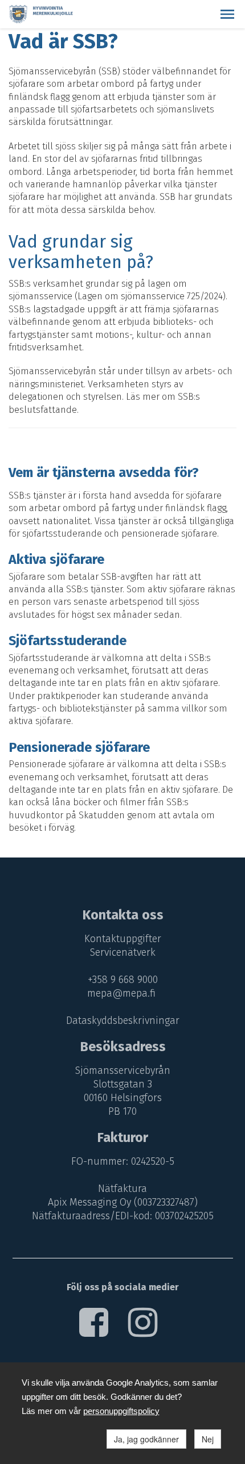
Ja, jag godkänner (146, 1439)
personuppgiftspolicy (121, 1411)
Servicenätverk (123, 952)
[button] (227, 14)
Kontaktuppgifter (122, 938)
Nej (208, 1439)
